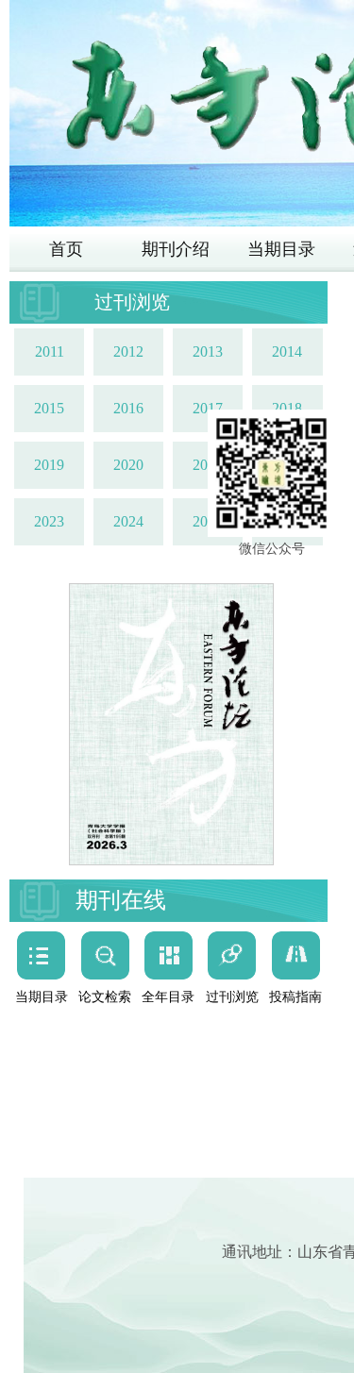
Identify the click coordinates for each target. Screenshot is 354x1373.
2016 (128, 408)
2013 (208, 351)
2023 (49, 521)
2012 (128, 351)
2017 (208, 408)
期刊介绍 (176, 249)
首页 (66, 249)
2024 (128, 521)
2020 (128, 465)
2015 (49, 408)
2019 (49, 465)
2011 (49, 351)
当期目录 (281, 249)
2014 (287, 351)
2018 (287, 408)
